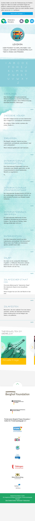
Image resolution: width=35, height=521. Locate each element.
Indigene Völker (14, 115)
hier (12, 10)
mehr (32, 109)
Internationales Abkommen (15, 213)
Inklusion (10, 138)
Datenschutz (26, 500)
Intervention (13, 236)
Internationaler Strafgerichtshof (15, 189)
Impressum (19, 500)
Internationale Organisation (14, 162)
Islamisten (11, 306)
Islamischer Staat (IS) (16, 280)
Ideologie (10, 93)
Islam (7, 258)
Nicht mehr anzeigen (17, 13)
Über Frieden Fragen (10, 500)
